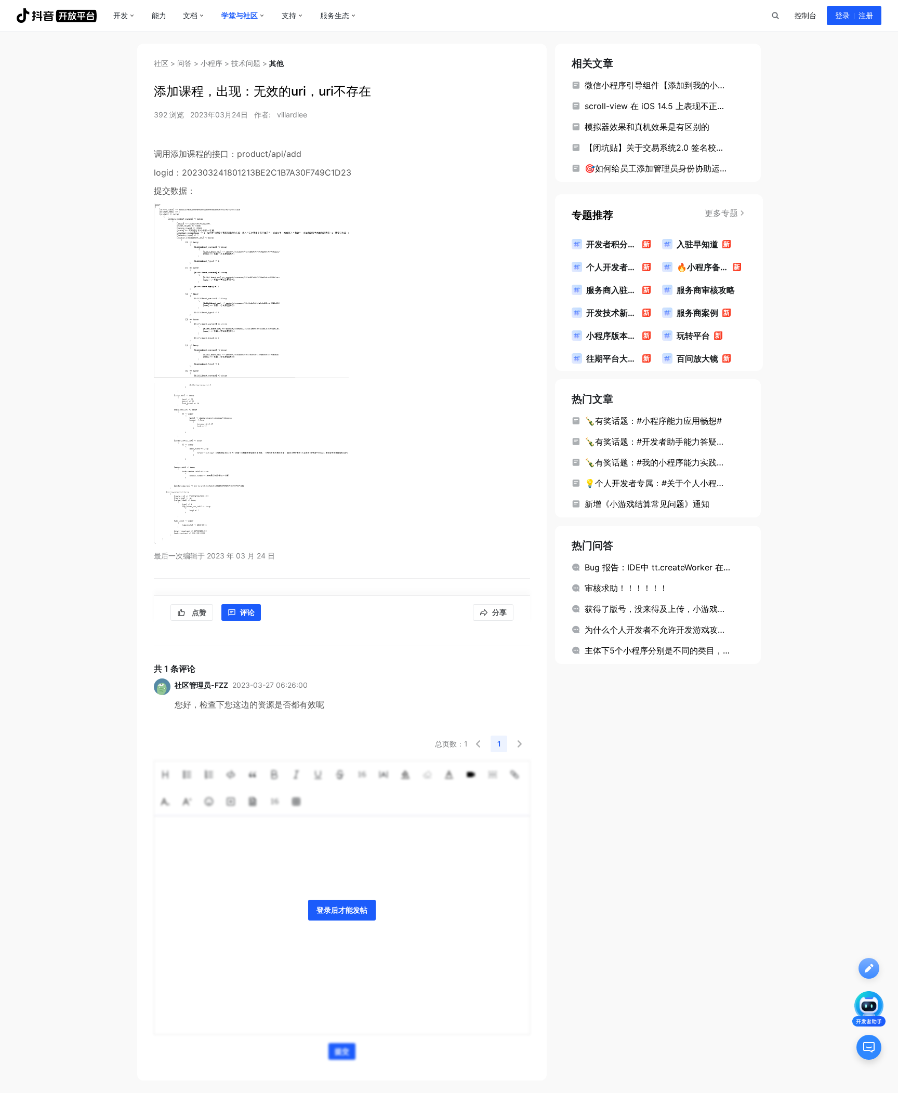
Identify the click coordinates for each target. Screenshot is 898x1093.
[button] (478, 744)
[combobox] (774, 15)
